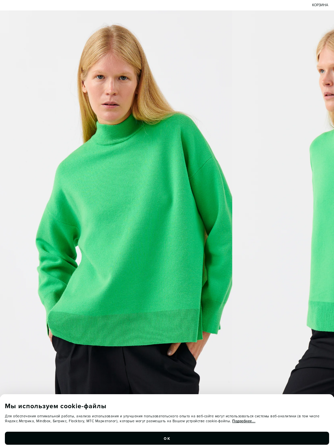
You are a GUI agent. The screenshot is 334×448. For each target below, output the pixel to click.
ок (167, 438)
